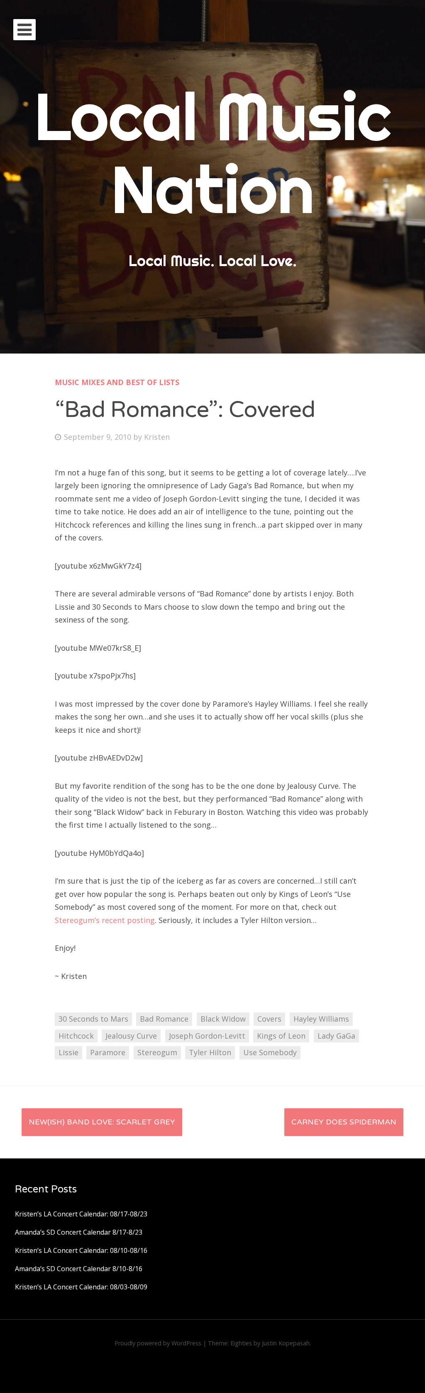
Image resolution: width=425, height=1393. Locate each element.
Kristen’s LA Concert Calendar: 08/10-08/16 (81, 1250)
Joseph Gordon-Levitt (207, 1036)
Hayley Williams (321, 1019)
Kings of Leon (281, 1036)
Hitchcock (76, 1036)
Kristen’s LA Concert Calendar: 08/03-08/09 (81, 1286)
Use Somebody (270, 1052)
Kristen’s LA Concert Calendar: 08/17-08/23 (81, 1214)
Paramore (107, 1052)
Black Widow (223, 1019)
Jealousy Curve (131, 1036)
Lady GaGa (336, 1036)
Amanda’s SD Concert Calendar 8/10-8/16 (78, 1268)
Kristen (157, 437)
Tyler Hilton (210, 1052)
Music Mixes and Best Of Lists (117, 382)
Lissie (68, 1052)
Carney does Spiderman (343, 1122)
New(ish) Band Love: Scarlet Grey (102, 1122)
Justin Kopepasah (286, 1343)
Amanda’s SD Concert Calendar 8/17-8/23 (78, 1232)
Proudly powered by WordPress (158, 1343)
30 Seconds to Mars (93, 1019)
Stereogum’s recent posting (105, 920)
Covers (269, 1019)
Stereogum (157, 1052)
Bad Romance (164, 1019)
